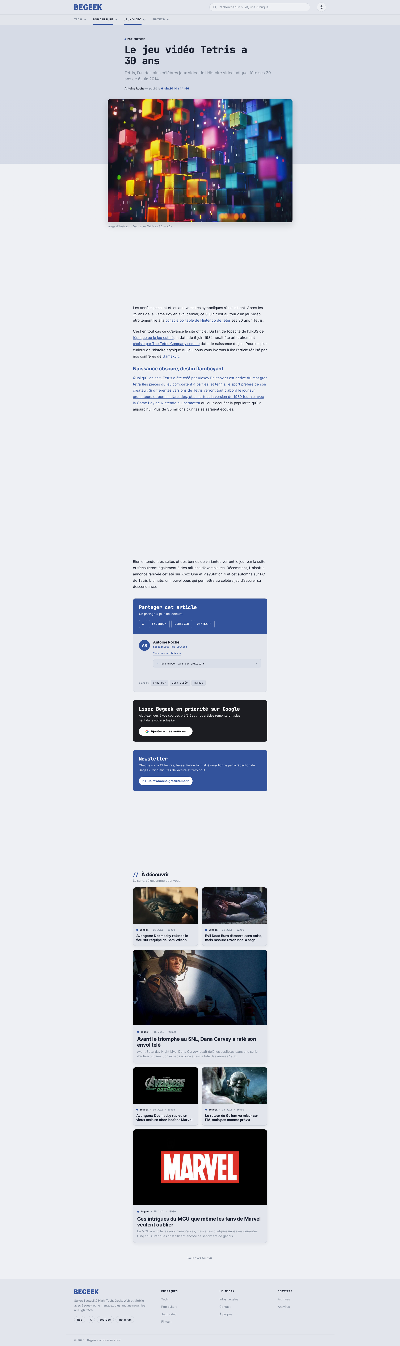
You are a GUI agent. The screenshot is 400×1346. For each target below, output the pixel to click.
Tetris (198, 682)
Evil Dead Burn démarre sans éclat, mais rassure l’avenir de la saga (233, 938)
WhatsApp (204, 624)
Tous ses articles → (167, 653)
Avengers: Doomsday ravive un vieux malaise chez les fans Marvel (164, 1117)
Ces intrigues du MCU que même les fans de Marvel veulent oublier (199, 1222)
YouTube (105, 1319)
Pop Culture (136, 39)
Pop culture (103, 19)
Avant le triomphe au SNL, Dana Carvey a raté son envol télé (196, 1042)
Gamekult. (171, 356)
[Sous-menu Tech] (85, 20)
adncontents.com (110, 1340)
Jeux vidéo (133, 19)
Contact (225, 1306)
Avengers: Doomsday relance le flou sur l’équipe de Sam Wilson (162, 938)
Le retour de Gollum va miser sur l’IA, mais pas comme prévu (231, 1117)
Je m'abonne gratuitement (168, 781)
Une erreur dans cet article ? (182, 663)
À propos (226, 1314)
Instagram (125, 1319)
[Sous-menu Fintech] (168, 20)
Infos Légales (228, 1299)
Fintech (158, 19)
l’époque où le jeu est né (153, 338)
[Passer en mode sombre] (321, 7)
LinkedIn (181, 624)
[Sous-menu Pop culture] (115, 20)
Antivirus (284, 1306)
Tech (78, 19)
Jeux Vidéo (180, 682)
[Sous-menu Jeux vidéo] (144, 20)
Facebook (159, 624)
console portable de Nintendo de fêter (197, 320)
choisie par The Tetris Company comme (166, 344)
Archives (284, 1299)
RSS (79, 1319)
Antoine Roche (134, 88)
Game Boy (159, 682)
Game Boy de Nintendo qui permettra (168, 403)
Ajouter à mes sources (168, 731)
